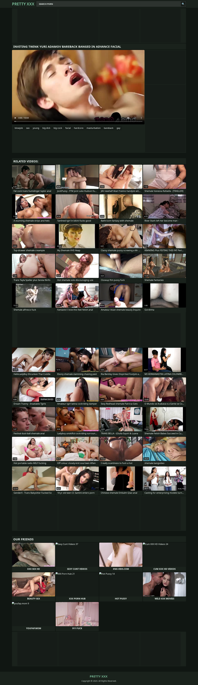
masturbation (94, 128)
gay (118, 128)
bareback (108, 128)
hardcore (78, 128)
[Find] (183, 4)
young (36, 128)
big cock (58, 128)
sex (27, 128)
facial (68, 128)
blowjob (19, 128)
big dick (46, 128)
